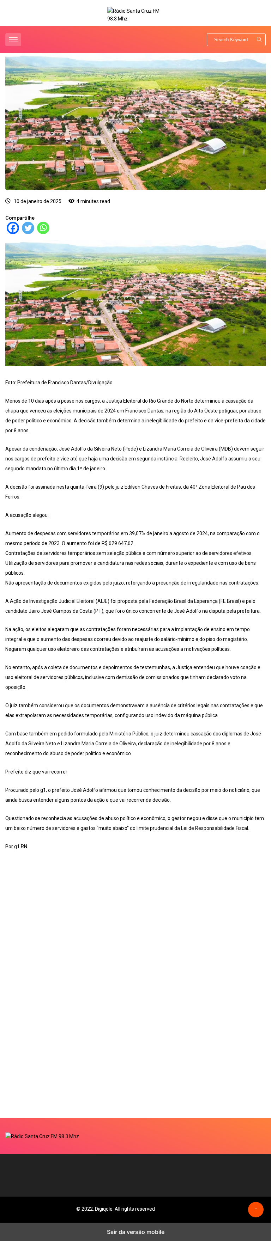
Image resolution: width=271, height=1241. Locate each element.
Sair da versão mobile (135, 1231)
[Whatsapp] (43, 232)
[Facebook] (12, 232)
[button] (14, 39)
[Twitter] (28, 232)
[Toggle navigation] (13, 39)
